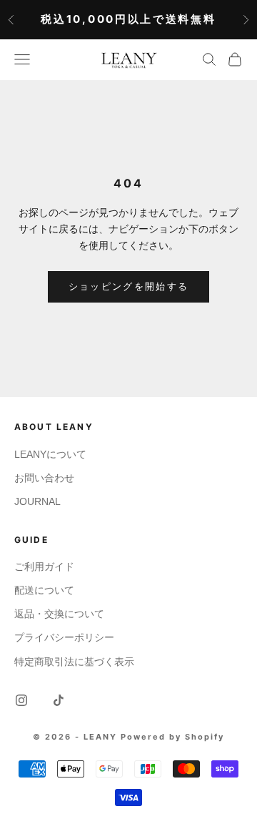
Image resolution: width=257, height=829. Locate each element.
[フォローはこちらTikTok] (58, 700)
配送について (44, 590)
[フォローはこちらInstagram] (21, 700)
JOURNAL (37, 501)
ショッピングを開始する (129, 286)
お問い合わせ (44, 478)
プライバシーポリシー (64, 637)
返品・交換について (59, 613)
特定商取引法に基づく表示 (74, 661)
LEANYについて (50, 454)
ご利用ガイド (44, 566)
